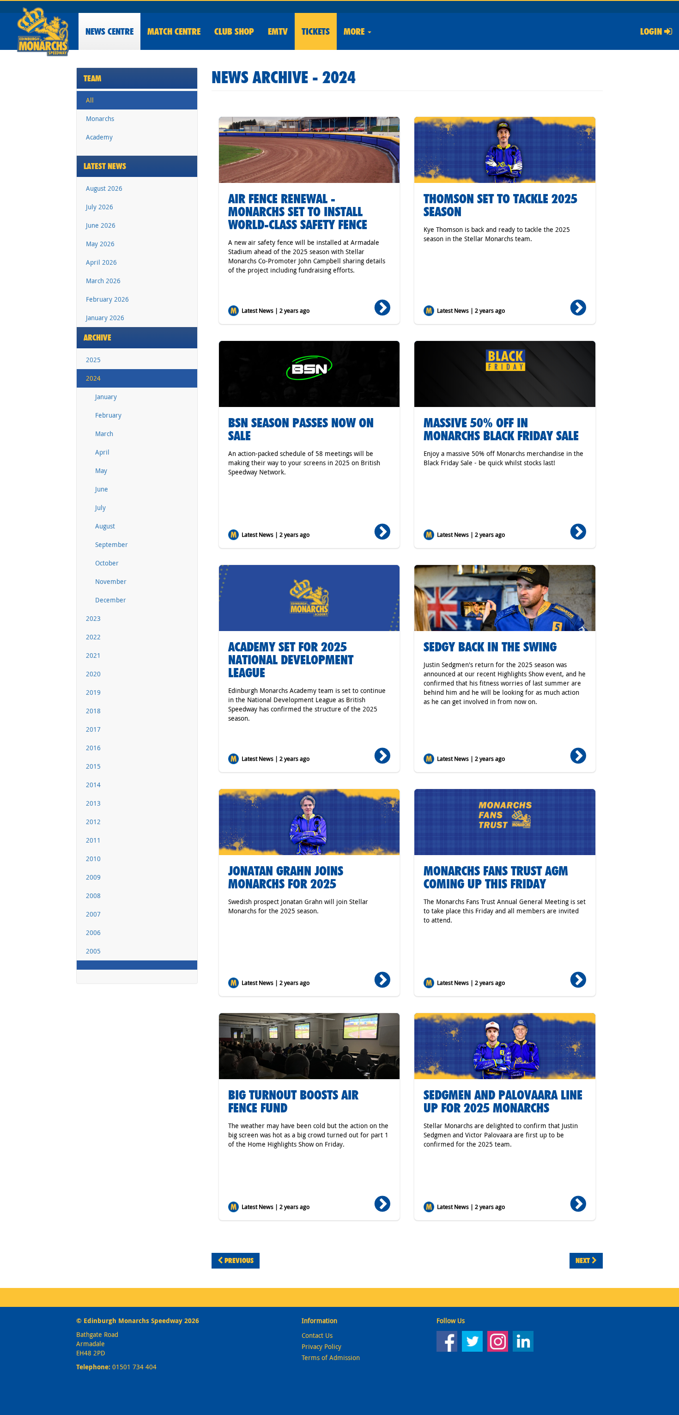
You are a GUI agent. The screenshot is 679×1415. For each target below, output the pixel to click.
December (110, 599)
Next (584, 1260)
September (111, 544)
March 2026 (103, 280)
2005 (93, 951)
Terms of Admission (331, 1357)
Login (652, 31)
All (90, 100)
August (105, 526)
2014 (93, 784)
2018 (93, 710)
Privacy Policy (321, 1346)
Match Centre (173, 31)
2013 (93, 803)
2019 (93, 692)
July (100, 507)
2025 (93, 359)
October (107, 563)
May (101, 470)
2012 (93, 821)
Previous (238, 1260)
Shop (234, 31)
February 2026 (107, 299)
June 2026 (100, 225)
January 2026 (105, 317)
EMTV (278, 31)
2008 (93, 895)
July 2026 (99, 206)
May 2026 (100, 243)
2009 (93, 877)
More (355, 31)
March (104, 433)
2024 (93, 378)
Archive (97, 337)
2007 (93, 914)
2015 (93, 766)
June (101, 489)
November (111, 581)
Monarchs (100, 118)
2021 (93, 655)
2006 (93, 932)
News (109, 31)
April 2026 (101, 262)
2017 (93, 729)
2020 (93, 673)
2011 (93, 840)
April (102, 452)
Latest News (105, 166)
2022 (93, 636)
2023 (93, 618)
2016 (93, 747)
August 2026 (104, 188)
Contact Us (317, 1335)
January (106, 396)
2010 (93, 858)
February (108, 415)
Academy (99, 137)
